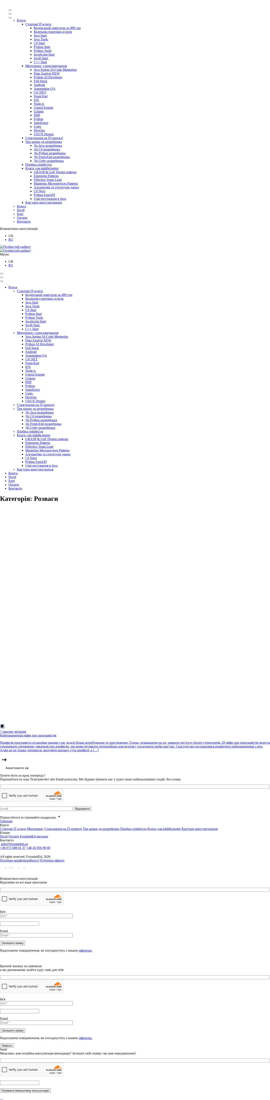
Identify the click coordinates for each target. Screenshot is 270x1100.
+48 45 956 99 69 (38, 848)
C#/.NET (40, 92)
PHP (37, 115)
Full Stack (40, 81)
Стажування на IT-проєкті (44, 138)
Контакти (24, 221)
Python (38, 119)
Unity (37, 126)
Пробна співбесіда (38, 164)
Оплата (22, 217)
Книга (21, 206)
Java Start (40, 35)
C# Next (39, 191)
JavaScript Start (44, 54)
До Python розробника (50, 153)
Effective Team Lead (48, 180)
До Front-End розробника (52, 157)
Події (20, 210)
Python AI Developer (48, 77)
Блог (20, 214)
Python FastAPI (44, 195)
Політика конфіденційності (19, 860)
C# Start (39, 43)
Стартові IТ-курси (13, 829)
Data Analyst (47, 73)
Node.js (39, 104)
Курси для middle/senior (42, 168)
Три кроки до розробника (43, 142)
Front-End (40, 96)
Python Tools (42, 50)
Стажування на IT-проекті (63, 829)
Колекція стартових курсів (53, 32)
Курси (21, 20)
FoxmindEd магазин (34, 836)
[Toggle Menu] (10, 10)
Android (39, 85)
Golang (39, 111)
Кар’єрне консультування (43, 202)
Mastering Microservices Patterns (56, 183)
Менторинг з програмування (46, 66)
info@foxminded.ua (14, 844)
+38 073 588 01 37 (13, 848)
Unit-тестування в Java (50, 198)
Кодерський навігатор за (57, 28)
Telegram (6, 821)
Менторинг (35, 829)
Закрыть (7, 1045)
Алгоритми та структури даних (56, 187)
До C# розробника (47, 149)
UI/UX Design (44, 134)
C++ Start (40, 62)
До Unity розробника (49, 161)
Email (4, 931)
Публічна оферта (52, 860)
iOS (36, 100)
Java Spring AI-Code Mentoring (55, 69)
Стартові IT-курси (38, 24)
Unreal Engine (43, 107)
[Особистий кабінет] (15, 247)
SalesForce (41, 123)
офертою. (85, 950)
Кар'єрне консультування (200, 829)
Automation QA (44, 88)
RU (10, 239)
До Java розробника (48, 145)
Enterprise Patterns (46, 176)
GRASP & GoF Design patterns (55, 172)
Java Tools (41, 39)
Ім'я (2, 911)
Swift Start (41, 58)
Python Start (42, 47)
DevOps (39, 130)
